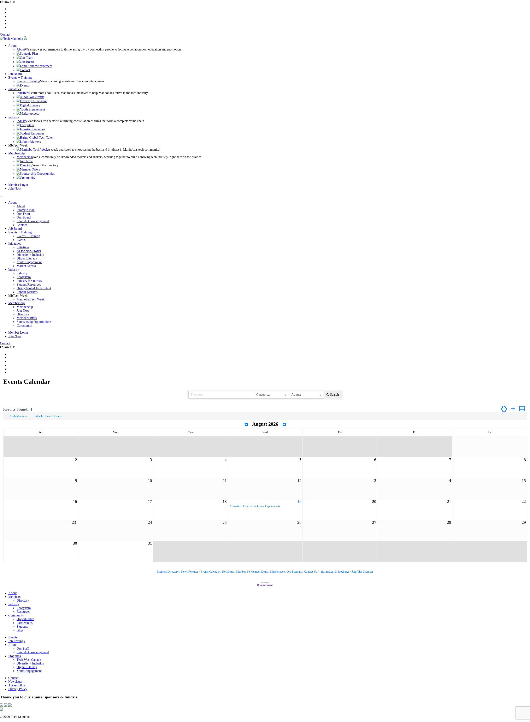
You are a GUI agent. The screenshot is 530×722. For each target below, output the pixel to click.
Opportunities (25, 619)
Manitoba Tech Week (34, 149)
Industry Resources (32, 129)
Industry (13, 117)
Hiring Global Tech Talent (37, 137)
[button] (504, 409)
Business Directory (168, 571)
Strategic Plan (29, 53)
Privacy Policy (17, 689)
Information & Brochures (334, 571)
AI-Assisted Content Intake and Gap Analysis (255, 506)
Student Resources (32, 133)
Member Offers (30, 169)
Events (24, 85)
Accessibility (16, 685)
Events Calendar (210, 571)
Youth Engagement (32, 109)
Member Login (18, 184)
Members (14, 596)
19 (299, 501)
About (12, 45)
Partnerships (25, 623)
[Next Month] (284, 424)
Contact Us (310, 571)
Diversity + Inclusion (33, 101)
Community (27, 177)
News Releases (189, 571)
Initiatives (14, 89)
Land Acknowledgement (36, 66)
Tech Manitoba (18, 416)
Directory (26, 165)
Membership (16, 153)
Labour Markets (30, 141)
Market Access (29, 113)
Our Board (27, 62)
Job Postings (294, 571)
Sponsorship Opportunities (37, 173)
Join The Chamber (362, 571)
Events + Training (20, 77)
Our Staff (23, 648)
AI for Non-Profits (32, 97)
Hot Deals (228, 571)
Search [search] (334, 394)
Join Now (26, 161)
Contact (5, 34)
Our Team (26, 57)
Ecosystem (27, 125)
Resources (23, 611)
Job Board (15, 74)
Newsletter (15, 681)
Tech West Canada (29, 659)
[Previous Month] (246, 424)
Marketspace (277, 571)
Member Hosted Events (48, 416)
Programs (14, 656)
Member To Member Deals (252, 571)
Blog (20, 630)
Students (22, 626)
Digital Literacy (30, 105)
